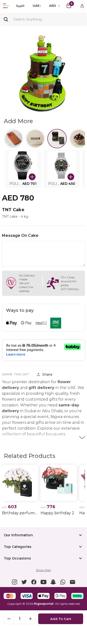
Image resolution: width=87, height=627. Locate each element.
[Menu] (6, 6)
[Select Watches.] (57, 138)
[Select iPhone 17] (13, 138)
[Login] (82, 5)
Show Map (43, 570)
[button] (23, 169)
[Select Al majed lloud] (35, 138)
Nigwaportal (44, 603)
